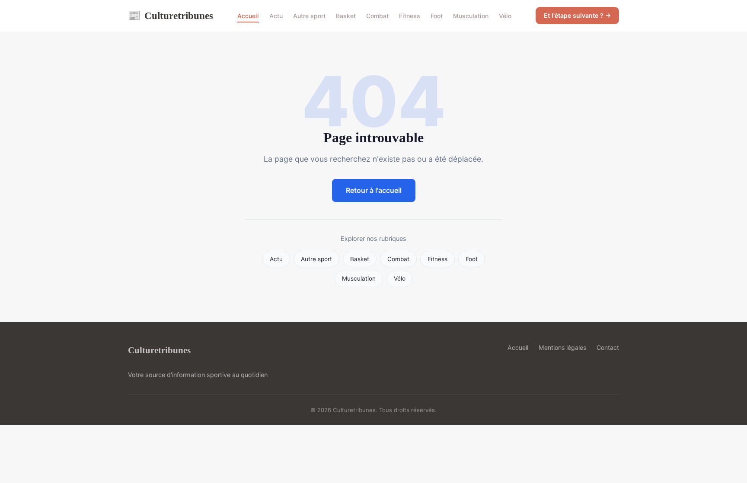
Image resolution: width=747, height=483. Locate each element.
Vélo (505, 15)
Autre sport (309, 15)
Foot (437, 15)
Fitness (409, 15)
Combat (377, 15)
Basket (346, 15)
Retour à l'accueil (374, 190)
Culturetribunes (170, 15)
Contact (608, 347)
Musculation (470, 15)
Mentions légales (562, 347)
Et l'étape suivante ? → (577, 15)
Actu (276, 15)
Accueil (248, 15)
